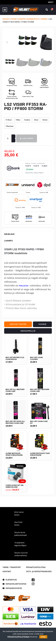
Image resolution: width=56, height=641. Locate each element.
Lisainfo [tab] (8, 241)
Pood (14, 19)
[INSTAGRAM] (33, 583)
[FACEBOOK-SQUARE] (33, 579)
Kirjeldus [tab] (9, 234)
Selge (43, 637)
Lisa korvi (27, 138)
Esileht (6, 19)
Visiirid (43, 19)
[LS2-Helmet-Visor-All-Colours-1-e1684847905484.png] (28, 40)
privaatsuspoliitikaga (18, 636)
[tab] (18, 324)
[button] (5, 9)
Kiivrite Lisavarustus (28, 19)
